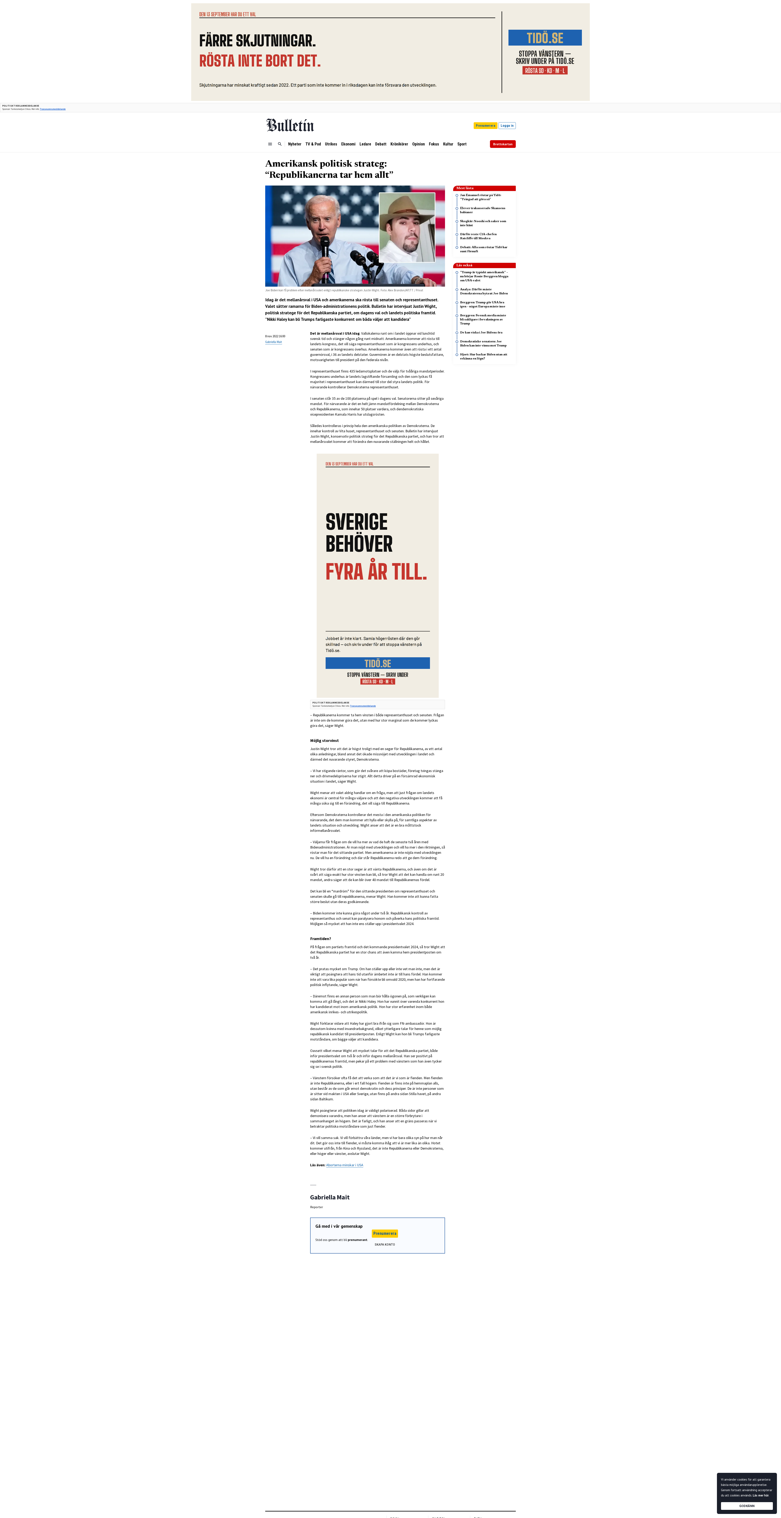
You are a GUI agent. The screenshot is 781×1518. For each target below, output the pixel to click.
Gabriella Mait (273, 342)
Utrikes (331, 144)
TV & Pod (313, 144)
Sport (462, 144)
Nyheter (294, 144)
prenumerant (357, 1240)
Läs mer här (761, 1495)
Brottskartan (503, 144)
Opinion (418, 144)
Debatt (380, 144)
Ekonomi (348, 144)
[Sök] (280, 144)
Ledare (365, 144)
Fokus (434, 144)
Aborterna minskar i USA (344, 1165)
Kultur (448, 144)
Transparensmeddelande (53, 109)
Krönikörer (399, 144)
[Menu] (270, 144)
